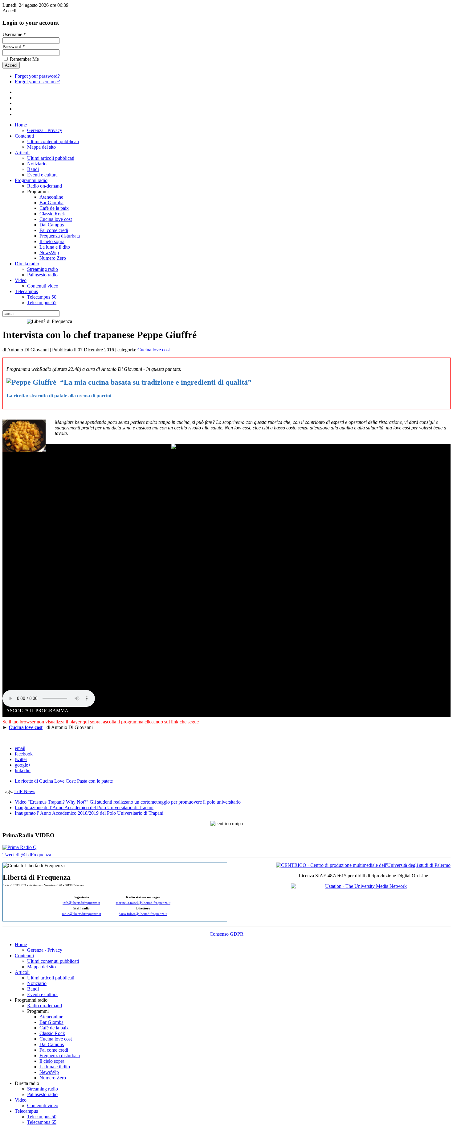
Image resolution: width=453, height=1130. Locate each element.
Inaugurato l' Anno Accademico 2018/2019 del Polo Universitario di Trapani (89, 813)
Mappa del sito (41, 147)
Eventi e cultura (42, 174)
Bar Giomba (51, 202)
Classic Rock (52, 213)
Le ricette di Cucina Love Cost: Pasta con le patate (64, 781)
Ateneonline (51, 197)
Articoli (22, 152)
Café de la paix (54, 208)
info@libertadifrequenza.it (81, 902)
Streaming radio (42, 269)
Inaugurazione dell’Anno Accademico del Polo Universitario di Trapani (84, 807)
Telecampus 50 (41, 297)
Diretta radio (27, 263)
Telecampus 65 (41, 302)
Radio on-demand (44, 185)
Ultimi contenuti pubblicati (53, 141)
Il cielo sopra (51, 241)
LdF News (24, 791)
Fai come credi (53, 230)
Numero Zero (52, 258)
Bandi (33, 169)
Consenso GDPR (226, 934)
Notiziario (37, 163)
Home (21, 124)
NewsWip (49, 252)
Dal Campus (51, 224)
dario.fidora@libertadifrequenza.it (143, 914)
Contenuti (24, 136)
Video (21, 280)
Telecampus (26, 291)
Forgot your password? (37, 76)
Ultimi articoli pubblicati (50, 158)
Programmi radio (31, 180)
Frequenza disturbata (59, 235)
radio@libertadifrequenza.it (81, 914)
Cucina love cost (55, 219)
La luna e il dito (54, 247)
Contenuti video (42, 285)
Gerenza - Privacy (44, 130)
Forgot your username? (37, 81)
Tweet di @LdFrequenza (26, 854)
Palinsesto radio (42, 274)
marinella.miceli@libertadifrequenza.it (143, 902)
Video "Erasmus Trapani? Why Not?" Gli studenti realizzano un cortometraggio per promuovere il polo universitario (128, 802)
